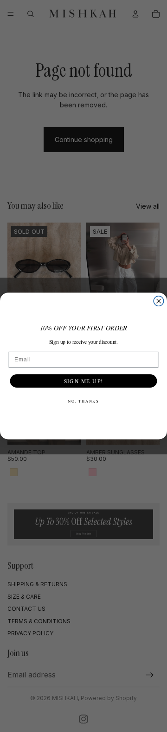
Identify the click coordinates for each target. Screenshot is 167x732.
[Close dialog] (159, 301)
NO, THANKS (83, 401)
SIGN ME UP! (83, 380)
